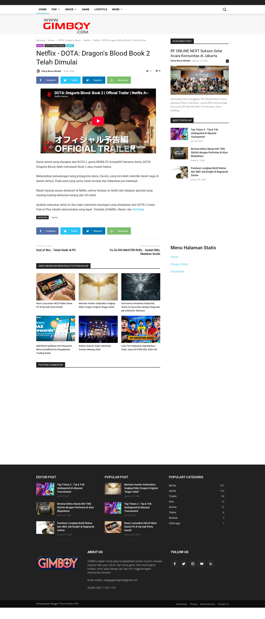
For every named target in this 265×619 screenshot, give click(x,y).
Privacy (193, 604)
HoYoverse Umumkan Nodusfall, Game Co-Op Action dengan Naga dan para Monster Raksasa (140, 307)
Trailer (173, 496)
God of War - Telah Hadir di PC (56, 250)
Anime (40, 45)
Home (43, 9)
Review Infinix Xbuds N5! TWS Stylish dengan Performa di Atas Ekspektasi (209, 152)
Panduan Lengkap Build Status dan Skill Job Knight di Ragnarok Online (209, 172)
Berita (172, 485)
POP (54, 9)
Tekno (172, 512)
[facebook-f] (174, 563)
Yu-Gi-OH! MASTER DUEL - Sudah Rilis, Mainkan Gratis (135, 252)
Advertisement (207, 604)
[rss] (210, 563)
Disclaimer (177, 271)
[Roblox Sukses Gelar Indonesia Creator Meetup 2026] (98, 329)
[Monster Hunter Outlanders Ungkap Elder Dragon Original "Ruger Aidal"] (98, 286)
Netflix (70, 45)
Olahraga (174, 523)
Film (171, 501)
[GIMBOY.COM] (58, 563)
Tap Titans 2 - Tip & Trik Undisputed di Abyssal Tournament (204, 133)
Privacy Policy (179, 264)
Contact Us (223, 604)
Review (173, 517)
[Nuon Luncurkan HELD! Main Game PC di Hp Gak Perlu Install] (55, 286)
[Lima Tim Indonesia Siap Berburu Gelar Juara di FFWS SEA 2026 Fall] (140, 329)
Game (85, 9)
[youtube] (201, 563)
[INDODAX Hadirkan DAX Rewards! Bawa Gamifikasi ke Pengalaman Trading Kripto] (55, 329)
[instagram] (192, 563)
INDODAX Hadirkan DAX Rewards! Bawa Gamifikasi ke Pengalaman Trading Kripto (54, 349)
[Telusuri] (224, 9)
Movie (69, 9)
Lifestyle (100, 9)
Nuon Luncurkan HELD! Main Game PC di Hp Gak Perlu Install (140, 527)
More (116, 9)
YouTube (138, 209)
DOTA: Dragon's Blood (55, 45)
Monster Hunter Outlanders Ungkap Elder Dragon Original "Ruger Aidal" (141, 488)
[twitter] (183, 563)
